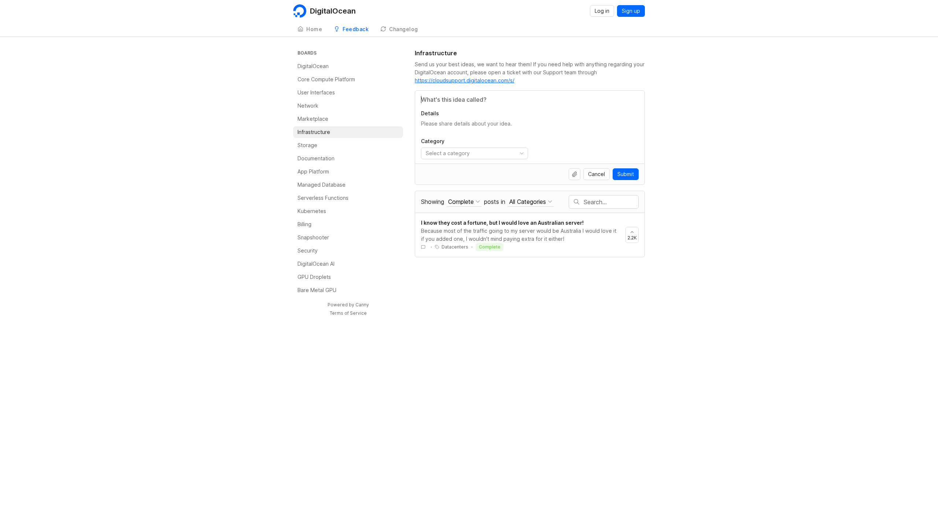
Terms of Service (348, 313)
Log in (602, 11)
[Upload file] (574, 174)
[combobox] (474, 153)
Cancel (596, 174)
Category (432, 141)
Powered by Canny (348, 304)
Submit (625, 174)
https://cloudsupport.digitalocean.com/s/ (464, 80)
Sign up (631, 11)
